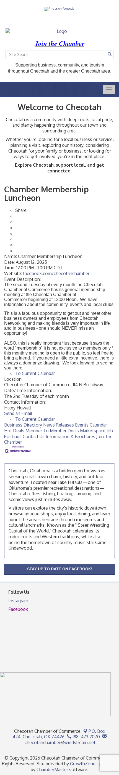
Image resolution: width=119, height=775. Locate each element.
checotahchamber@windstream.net (59, 742)
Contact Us (34, 436)
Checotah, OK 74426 (58, 734)
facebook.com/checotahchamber (56, 273)
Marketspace (92, 430)
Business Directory (23, 425)
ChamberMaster (52, 769)
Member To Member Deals (52, 430)
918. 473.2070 (85, 736)
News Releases (58, 425)
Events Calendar (91, 425)
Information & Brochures (70, 436)
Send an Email (18, 413)
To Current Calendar (35, 373)
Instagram (18, 600)
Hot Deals (14, 430)
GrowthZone (82, 763)
